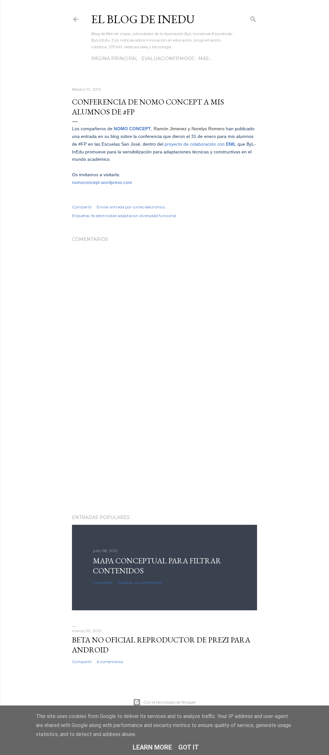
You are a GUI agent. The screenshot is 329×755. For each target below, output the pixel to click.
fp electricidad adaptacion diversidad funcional (133, 215)
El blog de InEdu (143, 19)
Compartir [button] (82, 207)
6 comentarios (110, 661)
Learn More (152, 747)
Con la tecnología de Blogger (169, 702)
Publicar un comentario (140, 582)
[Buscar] (253, 18)
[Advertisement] (164, 453)
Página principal (114, 58)
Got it (188, 747)
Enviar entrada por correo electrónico (131, 207)
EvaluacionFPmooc (168, 58)
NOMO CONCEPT (132, 128)
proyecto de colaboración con (200, 144)
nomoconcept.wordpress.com (102, 182)
